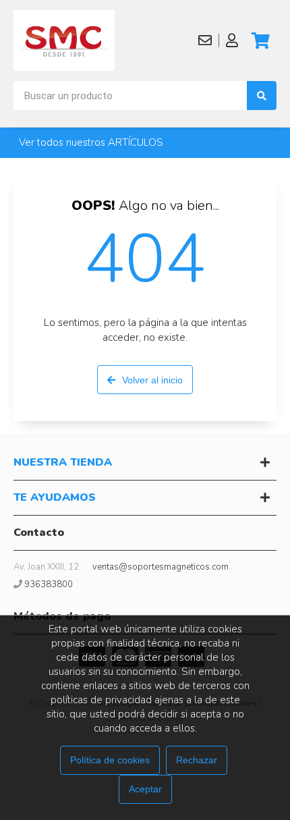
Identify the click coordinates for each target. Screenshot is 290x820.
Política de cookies (110, 760)
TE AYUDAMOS (54, 497)
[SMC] (64, 40)
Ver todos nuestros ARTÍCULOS (91, 142)
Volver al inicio (152, 380)
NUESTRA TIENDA (62, 462)
